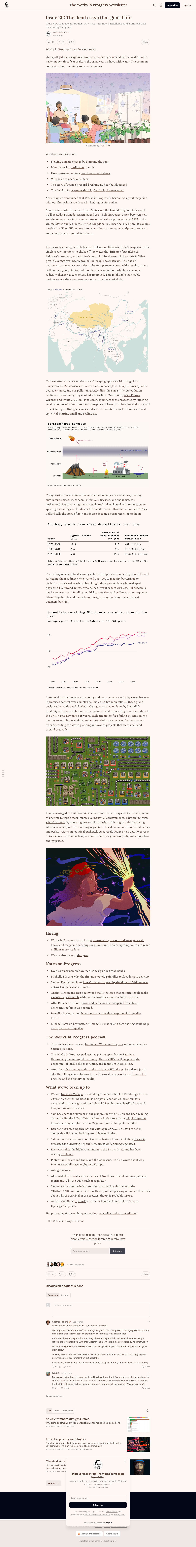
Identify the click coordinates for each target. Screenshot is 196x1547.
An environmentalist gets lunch (67, 1419)
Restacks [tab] (65, 1295)
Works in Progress (61, 33)
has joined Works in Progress (104, 1044)
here (133, 224)
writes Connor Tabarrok (103, 247)
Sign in (187, 5)
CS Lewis (67, 1154)
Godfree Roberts (60, 1321)
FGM (54, 1373)
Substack (83, 1541)
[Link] (41, 933)
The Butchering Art (73, 1144)
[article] (98, 1425)
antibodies (77, 167)
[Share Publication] (161, 5)
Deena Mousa (86, 1449)
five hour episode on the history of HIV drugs (94, 1069)
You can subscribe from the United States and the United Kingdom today (92, 210)
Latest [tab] (57, 1410)
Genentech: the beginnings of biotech (113, 1144)
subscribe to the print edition (117, 1213)
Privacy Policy (119, 1514)
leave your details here (77, 233)
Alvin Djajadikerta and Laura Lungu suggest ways (78, 597)
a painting (81, 1201)
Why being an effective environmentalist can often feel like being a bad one (83, 1422)
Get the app (112, 1533)
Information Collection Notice (97, 1514)
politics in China (86, 1064)
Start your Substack (90, 1533)
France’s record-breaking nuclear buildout (94, 185)
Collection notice (119, 1526)
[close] (125, 1461)
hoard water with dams (95, 173)
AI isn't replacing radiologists (66, 1439)
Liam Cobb (105, 145)
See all (51, 1483)
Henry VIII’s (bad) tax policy (117, 1059)
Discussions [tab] (67, 1410)
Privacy (98, 1526)
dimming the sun (97, 162)
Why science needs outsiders (69, 179)
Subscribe (172, 5)
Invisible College (72, 1094)
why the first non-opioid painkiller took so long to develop (111, 977)
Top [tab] (49, 1410)
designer (82, 955)
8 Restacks (79, 1264)
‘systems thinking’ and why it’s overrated (97, 190)
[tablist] (58, 1295)
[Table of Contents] (3, 773)
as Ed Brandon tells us (112, 702)
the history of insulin (81, 1079)
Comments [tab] (52, 1295)
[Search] (154, 5)
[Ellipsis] (148, 1321)
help (90, 1164)
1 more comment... (55, 1396)
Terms (107, 1526)
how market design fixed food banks (102, 971)
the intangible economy (82, 1059)
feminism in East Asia (118, 1064)
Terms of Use (111, 1511)
